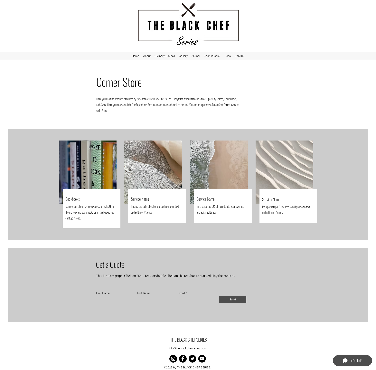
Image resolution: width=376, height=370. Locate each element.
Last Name (143, 292)
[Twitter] (192, 359)
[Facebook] (183, 359)
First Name (103, 292)
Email (181, 292)
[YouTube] (202, 359)
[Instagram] (173, 359)
